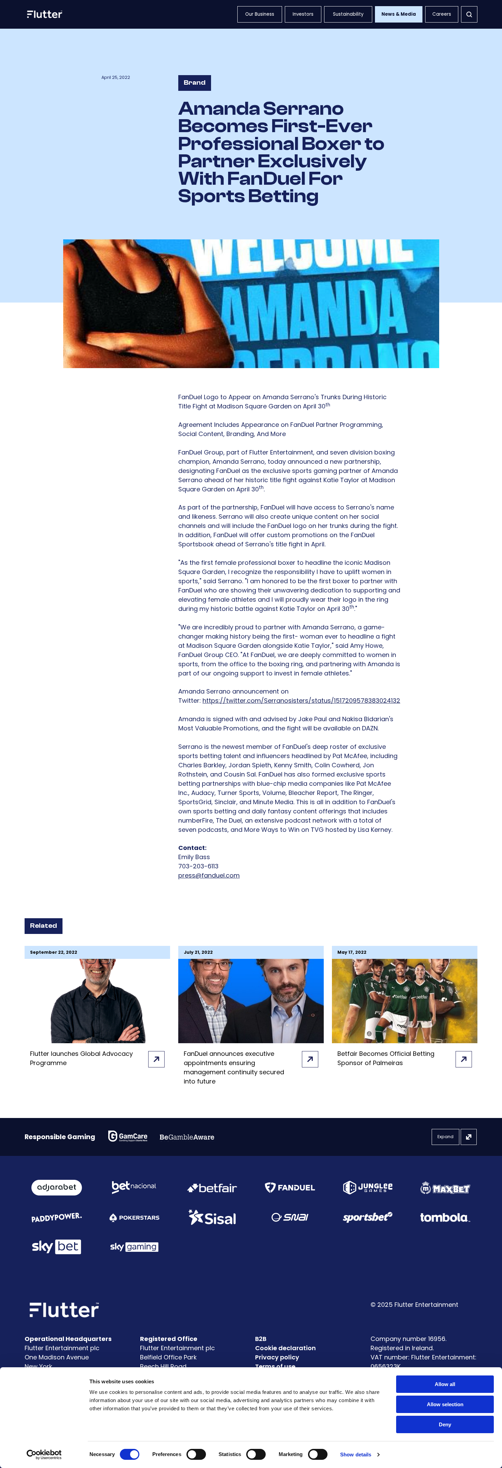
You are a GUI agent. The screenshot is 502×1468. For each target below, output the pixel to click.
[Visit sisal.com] (212, 1217)
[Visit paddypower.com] (56, 1217)
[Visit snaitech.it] (289, 1217)
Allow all (445, 1384)
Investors (303, 14)
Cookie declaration (285, 1348)
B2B (260, 1338)
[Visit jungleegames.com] (368, 1188)
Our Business (259, 14)
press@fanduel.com (209, 875)
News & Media (398, 14)
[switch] (196, 1454)
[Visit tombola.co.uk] (445, 1217)
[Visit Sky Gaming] (134, 1247)
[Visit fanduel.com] (290, 1187)
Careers (441, 14)
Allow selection (445, 1404)
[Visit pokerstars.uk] (134, 1217)
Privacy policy (277, 1357)
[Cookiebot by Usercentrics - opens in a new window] (44, 1455)
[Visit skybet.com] (56, 1247)
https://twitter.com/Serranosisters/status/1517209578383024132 (301, 700)
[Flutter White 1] (44, 14)
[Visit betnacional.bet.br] (134, 1187)
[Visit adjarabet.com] (56, 1188)
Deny (445, 1424)
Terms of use (275, 1366)
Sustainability (348, 14)
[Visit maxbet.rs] (445, 1187)
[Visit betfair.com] (212, 1187)
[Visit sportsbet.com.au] (368, 1217)
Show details (355, 1454)
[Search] (469, 14)
